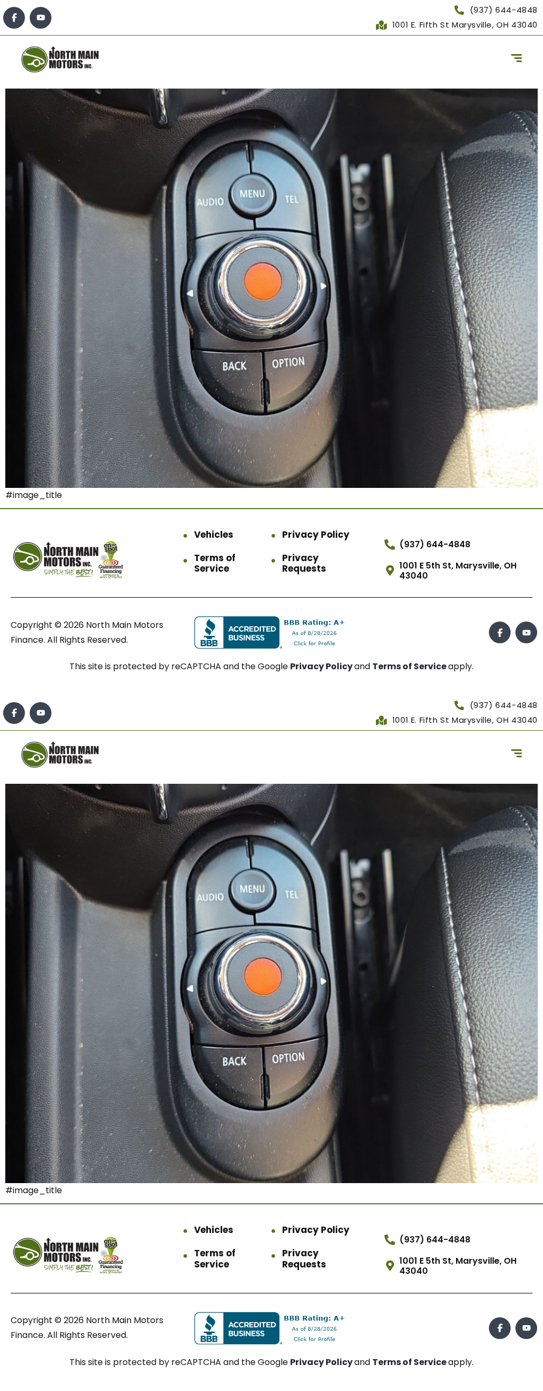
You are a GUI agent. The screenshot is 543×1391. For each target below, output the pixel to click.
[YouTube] (40, 18)
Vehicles (213, 534)
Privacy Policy (315, 534)
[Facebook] (14, 18)
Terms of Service (214, 563)
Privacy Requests (304, 563)
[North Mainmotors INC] (60, 59)
